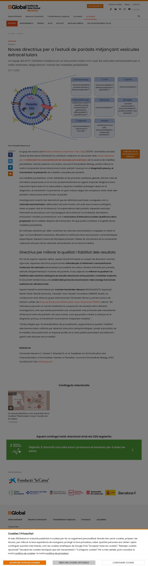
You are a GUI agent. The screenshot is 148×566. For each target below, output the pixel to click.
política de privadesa (57, 553)
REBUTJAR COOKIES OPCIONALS (74, 562)
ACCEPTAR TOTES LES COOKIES (25, 562)
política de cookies (25, 553)
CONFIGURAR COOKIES (123, 562)
